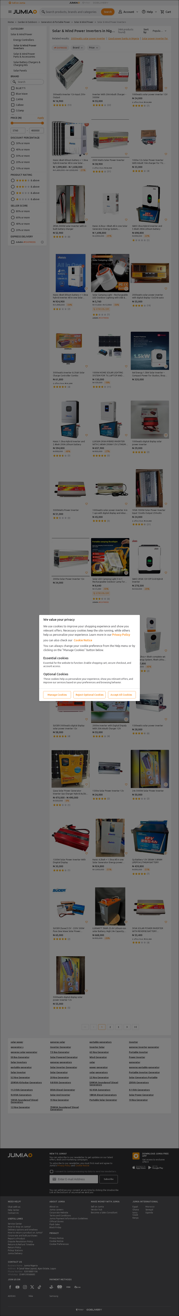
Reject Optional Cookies (89, 694)
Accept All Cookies (121, 694)
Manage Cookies (57, 694)
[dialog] (89, 658)
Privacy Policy (121, 634)
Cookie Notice (83, 640)
